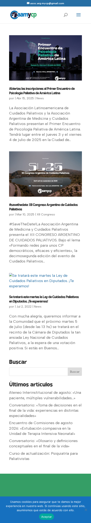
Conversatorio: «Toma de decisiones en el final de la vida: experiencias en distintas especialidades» (45, 410)
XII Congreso (46, 214)
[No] (86, 510)
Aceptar (46, 516)
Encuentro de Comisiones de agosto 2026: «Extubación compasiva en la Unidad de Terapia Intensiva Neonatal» (42, 428)
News (40, 98)
